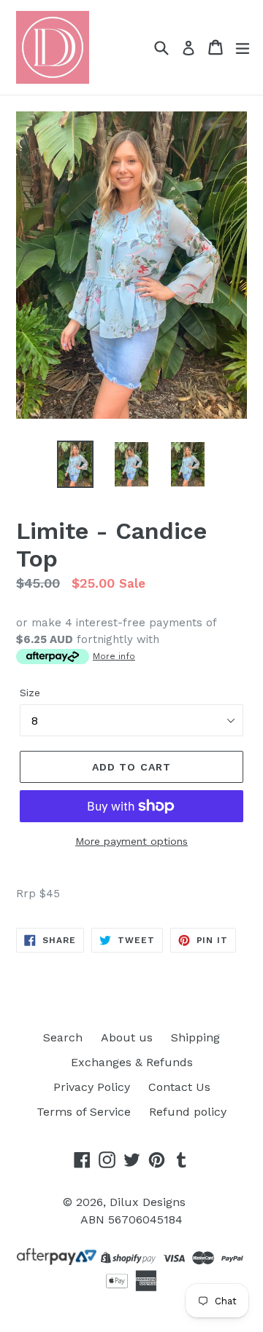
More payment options (131, 841)
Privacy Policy (91, 1087)
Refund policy (187, 1112)
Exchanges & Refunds (132, 1062)
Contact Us (179, 1087)
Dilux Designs (148, 1202)
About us (127, 1037)
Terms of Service (84, 1112)
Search (63, 1037)
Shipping (195, 1037)
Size (30, 692)
